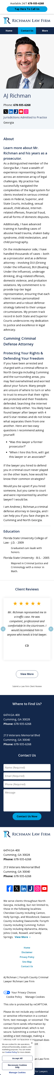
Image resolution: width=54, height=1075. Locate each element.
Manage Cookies (35, 996)
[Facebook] (10, 888)
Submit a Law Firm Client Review (27, 686)
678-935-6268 (21, 105)
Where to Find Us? (27, 703)
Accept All (17, 1058)
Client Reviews (27, 589)
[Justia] (30, 888)
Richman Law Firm (38, 1058)
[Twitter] (17, 888)
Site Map (27, 961)
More (45, 30)
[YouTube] (44, 888)
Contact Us (27, 30)
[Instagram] (37, 888)
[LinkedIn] (23, 888)
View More (27, 674)
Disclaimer (27, 952)
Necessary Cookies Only (17, 1066)
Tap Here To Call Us (27, 9)
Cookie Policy (14, 996)
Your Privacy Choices (23, 992)
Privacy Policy (27, 957)
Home (9, 30)
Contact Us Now (27, 816)
